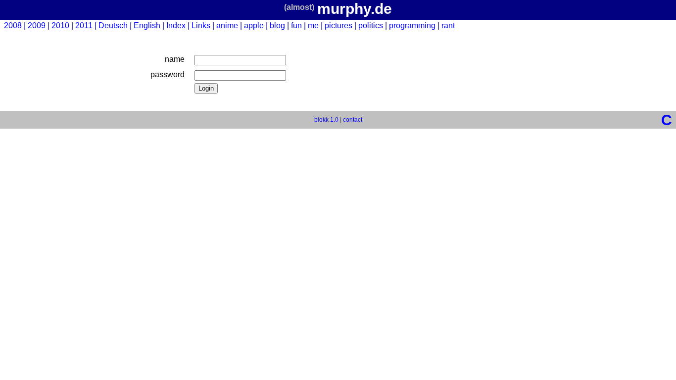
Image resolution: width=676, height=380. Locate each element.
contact (352, 119)
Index (176, 25)
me (313, 25)
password (167, 74)
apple (254, 25)
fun (296, 25)
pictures (338, 25)
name (175, 59)
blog (277, 25)
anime (227, 25)
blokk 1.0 (326, 119)
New (664, 25)
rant (448, 25)
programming (412, 25)
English (147, 25)
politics (370, 25)
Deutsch (113, 25)
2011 (84, 25)
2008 (13, 25)
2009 (37, 25)
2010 (60, 25)
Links (201, 25)
